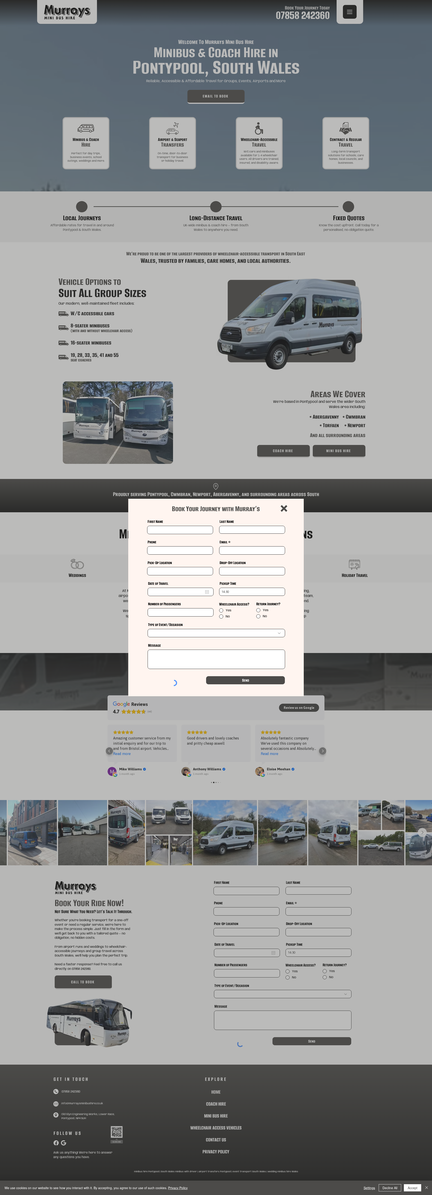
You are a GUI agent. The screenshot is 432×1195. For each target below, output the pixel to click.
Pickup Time (228, 583)
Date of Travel (158, 583)
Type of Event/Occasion (165, 624)
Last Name (227, 521)
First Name (155, 521)
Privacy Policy (178, 1188)
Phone (152, 542)
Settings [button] (369, 1188)
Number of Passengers (164, 604)
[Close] (426, 1187)
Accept (412, 1188)
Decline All (389, 1188)
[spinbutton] (252, 592)
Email (223, 542)
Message (154, 645)
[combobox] (180, 571)
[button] (284, 508)
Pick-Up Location (160, 562)
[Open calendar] (207, 592)
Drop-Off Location (233, 562)
